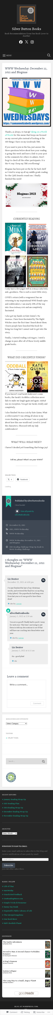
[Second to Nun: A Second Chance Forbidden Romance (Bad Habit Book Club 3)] (47, 958)
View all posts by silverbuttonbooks (24, 513)
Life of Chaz (9, 886)
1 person (18, 604)
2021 (11, 529)
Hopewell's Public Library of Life (18, 911)
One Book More (10, 919)
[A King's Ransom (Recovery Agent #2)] (47, 967)
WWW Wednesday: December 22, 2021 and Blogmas (26, 70)
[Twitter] (26, 41)
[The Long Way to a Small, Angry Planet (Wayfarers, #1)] (47, 987)
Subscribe (8, 865)
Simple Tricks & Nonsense (15, 903)
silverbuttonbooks (19, 613)
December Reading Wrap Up (16, 812)
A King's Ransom (10, 961)
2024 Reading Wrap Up (13, 808)
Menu (9, 55)
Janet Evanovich (8, 963)
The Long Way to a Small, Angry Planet (19, 981)
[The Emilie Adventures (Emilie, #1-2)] (47, 948)
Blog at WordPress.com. (26, 1007)
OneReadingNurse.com (13, 899)
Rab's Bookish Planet (12, 923)
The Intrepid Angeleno (13, 915)
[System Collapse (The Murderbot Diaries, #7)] (47, 977)
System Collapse (9, 971)
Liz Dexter (13, 579)
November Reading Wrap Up (16, 816)
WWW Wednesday (21, 529)
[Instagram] (32, 41)
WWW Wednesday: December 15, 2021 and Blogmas (25, 541)
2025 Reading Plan (11, 803)
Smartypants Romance (10, 956)
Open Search (48, 55)
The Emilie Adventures (12, 942)
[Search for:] (26, 761)
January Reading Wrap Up (15, 799)
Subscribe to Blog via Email (14, 846)
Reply (43, 580)
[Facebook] (21, 41)
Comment (37, 703)
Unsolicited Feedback (13, 894)
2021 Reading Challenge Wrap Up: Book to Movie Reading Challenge (27, 548)
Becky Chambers (8, 982)
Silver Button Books (26, 28)
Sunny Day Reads (11, 907)
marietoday (8, 890)
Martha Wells (8, 944)
